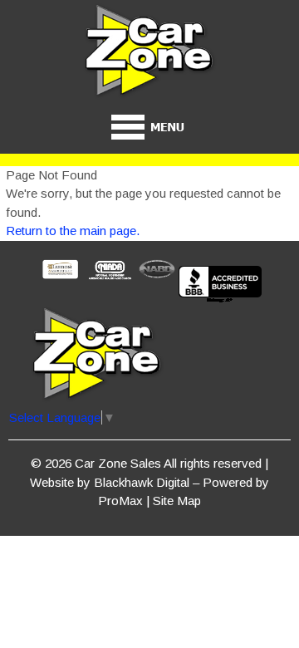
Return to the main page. (73, 230)
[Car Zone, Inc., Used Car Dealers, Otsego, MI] (220, 286)
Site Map (177, 500)
